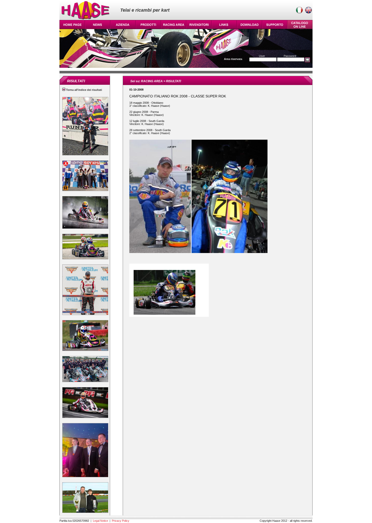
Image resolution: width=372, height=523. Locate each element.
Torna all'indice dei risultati (83, 89)
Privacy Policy (120, 520)
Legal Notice (100, 520)
